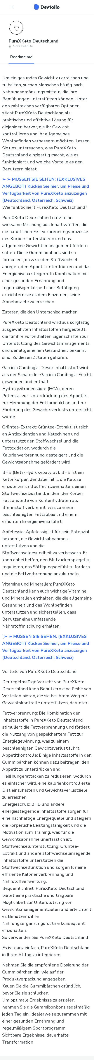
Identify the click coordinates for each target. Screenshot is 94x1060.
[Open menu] (12, 7)
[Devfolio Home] (46, 7)
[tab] (21, 57)
